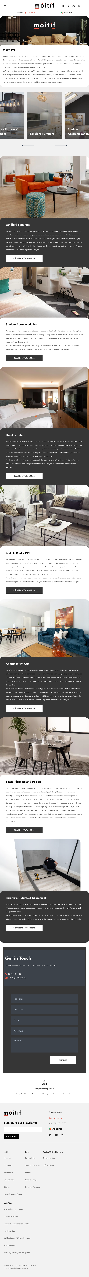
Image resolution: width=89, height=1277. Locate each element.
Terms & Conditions (32, 1165)
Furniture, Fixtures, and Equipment (17, 1252)
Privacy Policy (30, 1158)
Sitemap (7, 1187)
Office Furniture (49, 1158)
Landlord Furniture (11, 1216)
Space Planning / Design (13, 1209)
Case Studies (9, 1179)
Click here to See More (24, 258)
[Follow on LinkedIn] (50, 1134)
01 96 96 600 (31, 12)
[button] (28, 145)
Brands (27, 1172)
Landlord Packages (32, 1187)
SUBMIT (63, 1060)
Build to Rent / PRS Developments (17, 1238)
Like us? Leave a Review (13, 1194)
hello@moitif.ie (17, 977)
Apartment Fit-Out (10, 1245)
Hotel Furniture (9, 1231)
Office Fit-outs (48, 1165)
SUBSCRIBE (11, 1136)
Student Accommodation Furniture (17, 1223)
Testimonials (8, 1172)
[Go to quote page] (79, 6)
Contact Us (8, 1165)
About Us (7, 1158)
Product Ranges (31, 1179)
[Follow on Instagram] (62, 1134)
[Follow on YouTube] (56, 1134)
